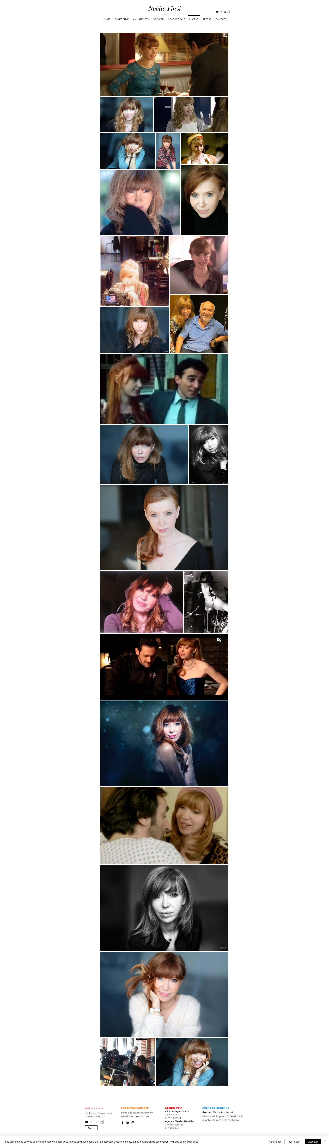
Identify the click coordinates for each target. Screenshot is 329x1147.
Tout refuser (293, 1141)
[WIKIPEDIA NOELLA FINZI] (228, 11)
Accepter (313, 1141)
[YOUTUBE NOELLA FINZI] (217, 11)
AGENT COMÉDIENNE (215, 1107)
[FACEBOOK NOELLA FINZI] (221, 11)
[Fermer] (325, 1141)
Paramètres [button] (275, 1141)
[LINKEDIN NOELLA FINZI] (224, 11)
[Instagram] (133, 1122)
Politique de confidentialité (184, 1141)
